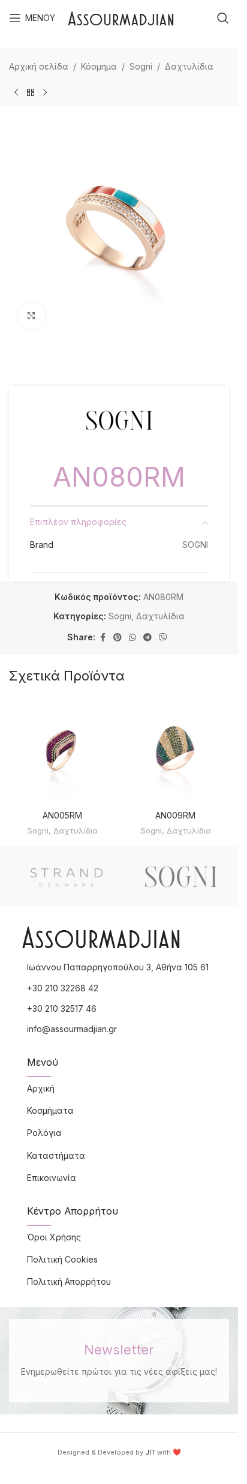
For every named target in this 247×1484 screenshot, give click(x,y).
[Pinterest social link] (117, 637)
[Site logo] (120, 17)
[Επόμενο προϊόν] (45, 92)
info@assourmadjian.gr (72, 1029)
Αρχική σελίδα (38, 66)
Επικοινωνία (51, 1178)
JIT (150, 1452)
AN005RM (62, 815)
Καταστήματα (56, 1155)
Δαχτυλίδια (189, 66)
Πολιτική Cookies (62, 1259)
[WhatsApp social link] (132, 637)
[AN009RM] (176, 750)
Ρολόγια (44, 1133)
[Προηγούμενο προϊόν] (16, 92)
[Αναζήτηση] (223, 18)
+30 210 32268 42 (62, 988)
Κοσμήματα (50, 1110)
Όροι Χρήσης (54, 1237)
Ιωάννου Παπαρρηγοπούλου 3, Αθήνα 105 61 (118, 967)
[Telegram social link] (147, 637)
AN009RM (175, 815)
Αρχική (41, 1088)
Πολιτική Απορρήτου (69, 1281)
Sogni (140, 66)
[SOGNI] (180, 877)
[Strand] (66, 877)
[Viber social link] (163, 637)
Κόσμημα (99, 66)
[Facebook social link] (102, 637)
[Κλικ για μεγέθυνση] (31, 315)
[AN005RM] (62, 750)
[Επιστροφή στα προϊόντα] (30, 92)
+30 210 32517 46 (62, 1008)
